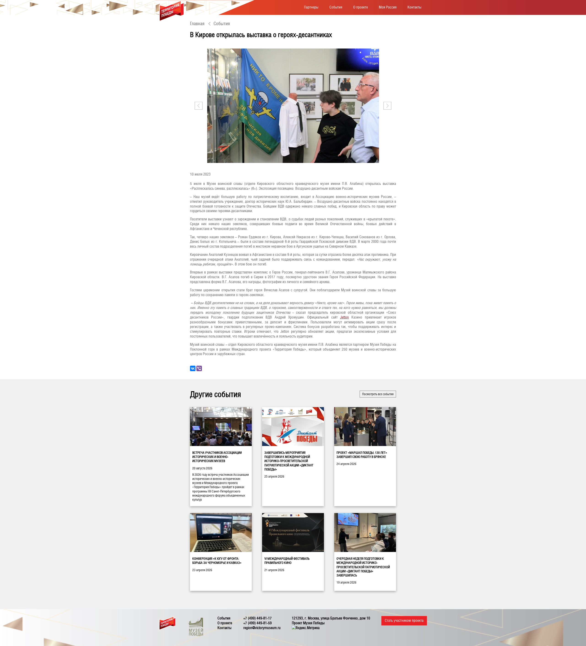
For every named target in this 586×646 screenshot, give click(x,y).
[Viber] (199, 368)
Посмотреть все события (377, 394)
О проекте (360, 7)
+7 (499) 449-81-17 (257, 618)
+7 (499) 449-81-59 (257, 623)
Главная (197, 23)
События (335, 7)
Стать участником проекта (404, 620)
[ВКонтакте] (192, 368)
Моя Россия (387, 7)
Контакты (414, 7)
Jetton (344, 317)
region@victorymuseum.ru (262, 628)
